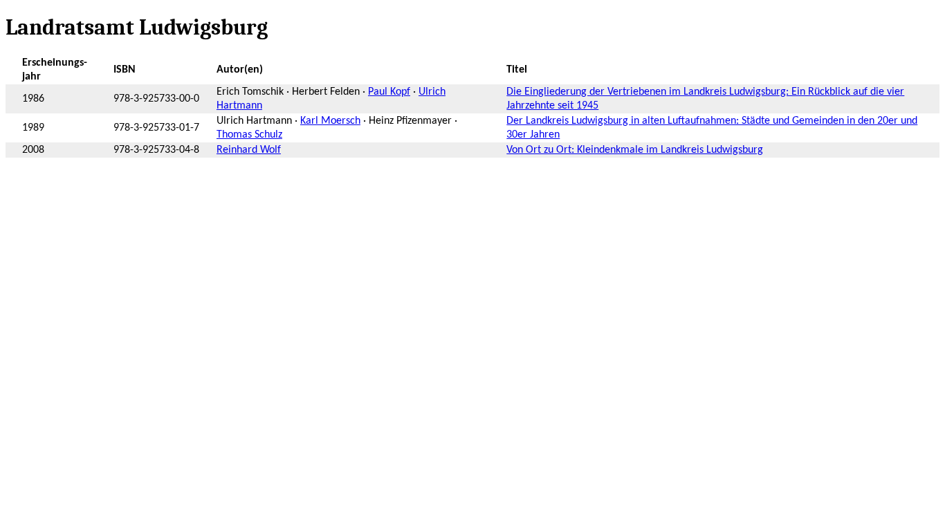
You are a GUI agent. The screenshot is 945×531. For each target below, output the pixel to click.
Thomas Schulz (249, 134)
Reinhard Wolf (249, 150)
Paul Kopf (389, 91)
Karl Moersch (330, 121)
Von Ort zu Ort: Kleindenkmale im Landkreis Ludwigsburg (634, 150)
